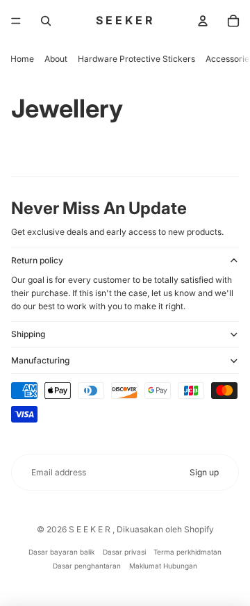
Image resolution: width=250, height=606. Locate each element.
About (55, 59)
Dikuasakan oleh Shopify (165, 529)
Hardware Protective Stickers (136, 59)
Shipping (28, 334)
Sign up (204, 472)
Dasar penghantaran (87, 566)
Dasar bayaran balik (61, 552)
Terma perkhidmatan (187, 552)
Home (22, 59)
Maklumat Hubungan (163, 566)
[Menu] (16, 21)
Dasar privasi (124, 552)
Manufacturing (40, 360)
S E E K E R (90, 529)
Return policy (37, 260)
